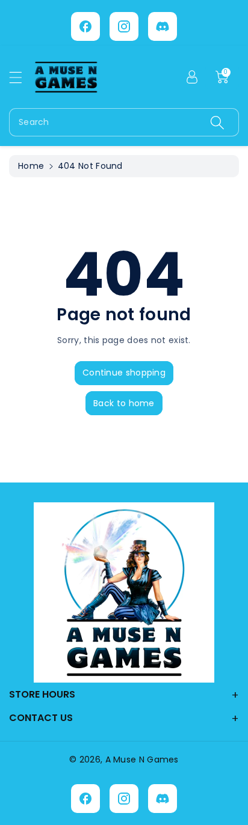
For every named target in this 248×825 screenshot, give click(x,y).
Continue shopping (124, 373)
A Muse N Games (142, 759)
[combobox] (124, 122)
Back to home (124, 403)
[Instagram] (124, 26)
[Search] (217, 122)
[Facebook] (85, 26)
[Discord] (162, 26)
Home (31, 166)
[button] (21, 77)
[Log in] (192, 77)
